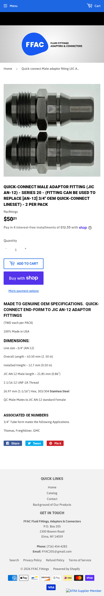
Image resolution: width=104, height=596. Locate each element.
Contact (52, 499)
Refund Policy (55, 560)
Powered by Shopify (66, 569)
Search (14, 560)
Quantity (10, 241)
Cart (97, 6)
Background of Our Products (52, 504)
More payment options (23, 291)
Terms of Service (80, 560)
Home (8, 68)
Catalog (52, 493)
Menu (13, 6)
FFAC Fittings (40, 569)
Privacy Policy (32, 560)
